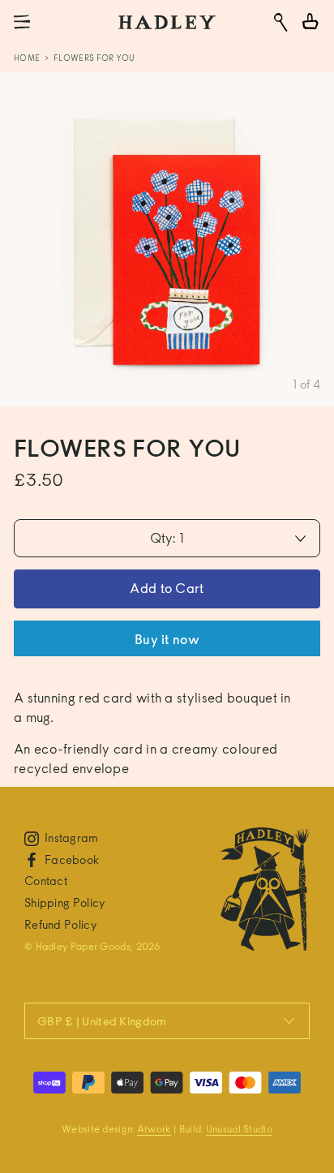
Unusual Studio (239, 1129)
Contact (45, 880)
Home (27, 57)
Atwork (154, 1129)
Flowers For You (94, 57)
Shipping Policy (64, 902)
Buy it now (167, 639)
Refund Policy (60, 924)
